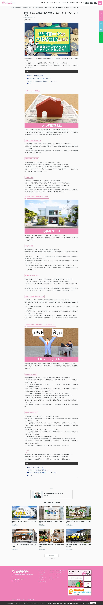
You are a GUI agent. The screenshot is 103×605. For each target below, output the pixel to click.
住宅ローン (52, 579)
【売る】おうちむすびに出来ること (57, 572)
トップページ (42, 570)
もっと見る (51, 555)
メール (101, 16)
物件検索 (43, 3)
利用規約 (13, 599)
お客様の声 (79, 3)
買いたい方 (50, 3)
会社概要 (72, 3)
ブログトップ (42, 579)
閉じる (93, 603)
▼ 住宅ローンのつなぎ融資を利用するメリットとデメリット (42, 81)
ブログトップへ (51, 558)
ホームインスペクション (55, 575)
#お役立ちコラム (27, 19)
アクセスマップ (42, 577)
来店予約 (101, 27)
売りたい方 (57, 3)
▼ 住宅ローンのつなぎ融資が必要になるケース (39, 78)
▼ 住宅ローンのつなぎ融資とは (35, 75)
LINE (101, 38)
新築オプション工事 (54, 577)
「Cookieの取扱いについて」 (75, 603)
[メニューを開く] (100, 3)
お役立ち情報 (26, 17)
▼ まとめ (29, 83)
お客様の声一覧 (42, 581)
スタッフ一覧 (65, 3)
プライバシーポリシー (22, 599)
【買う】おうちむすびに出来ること (57, 570)
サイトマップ (31, 599)
